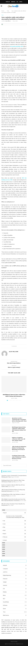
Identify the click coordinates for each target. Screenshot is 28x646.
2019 (3, 555)
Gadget (15, 582)
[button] (2, 388)
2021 (3, 551)
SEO (15, 598)
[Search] (26, 6)
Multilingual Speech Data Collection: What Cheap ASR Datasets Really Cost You (19, 429)
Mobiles (8, 1)
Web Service (15, 615)
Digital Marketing (15, 575)
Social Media (15, 602)
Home (2, 10)
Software (15, 605)
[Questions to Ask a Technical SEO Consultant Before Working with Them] (5, 420)
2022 (3, 549)
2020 (3, 553)
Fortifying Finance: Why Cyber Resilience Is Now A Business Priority (19, 457)
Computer (15, 568)
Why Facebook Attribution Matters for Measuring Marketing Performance (19, 448)
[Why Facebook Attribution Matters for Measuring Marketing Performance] (5, 449)
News (15, 595)
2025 (3, 542)
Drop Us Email (14, 641)
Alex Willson (8, 21)
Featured (15, 578)
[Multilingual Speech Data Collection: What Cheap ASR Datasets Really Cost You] (14, 384)
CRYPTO (15, 572)
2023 (3, 547)
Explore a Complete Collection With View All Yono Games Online (18, 439)
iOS (17, 1)
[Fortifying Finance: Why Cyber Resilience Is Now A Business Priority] (5, 458)
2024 (3, 545)
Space (20, 1)
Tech (8, 10)
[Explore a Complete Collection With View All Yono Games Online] (5, 440)
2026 (3, 510)
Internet (15, 585)
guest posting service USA (8, 627)
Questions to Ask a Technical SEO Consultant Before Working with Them (19, 419)
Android (13, 1)
